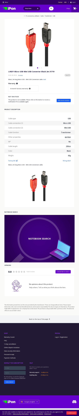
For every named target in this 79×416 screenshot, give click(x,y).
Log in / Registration (61, 337)
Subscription (9, 382)
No (70, 142)
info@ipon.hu (44, 375)
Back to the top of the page (38, 319)
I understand (71, 413)
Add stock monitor (63, 100)
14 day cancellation (10, 344)
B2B (65, 2)
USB (53, 16)
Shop (68, 8)
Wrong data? (67, 161)
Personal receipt (9, 354)
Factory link (11, 161)
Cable (42, 16)
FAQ (5, 340)
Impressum (47, 414)
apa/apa (68, 137)
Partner (60, 2)
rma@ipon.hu (44, 372)
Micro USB (67, 123)
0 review (20, 75)
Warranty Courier (9, 337)
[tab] (37, 67)
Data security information (12, 351)
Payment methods (10, 358)
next (44, 79)
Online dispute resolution (12, 347)
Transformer (48, 16)
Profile (57, 333)
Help (31, 363)
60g (69, 155)
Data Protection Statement (18, 378)
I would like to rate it (63, 272)
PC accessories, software (32, 16)
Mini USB (67, 128)
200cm (68, 146)
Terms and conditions (36, 414)
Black (69, 151)
